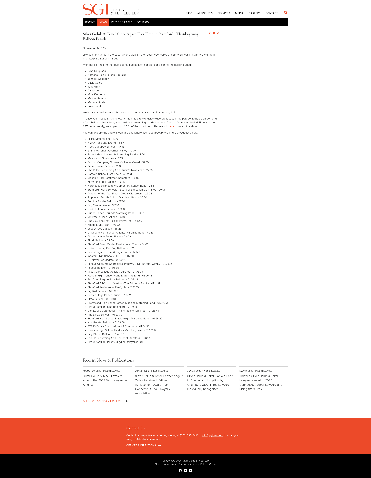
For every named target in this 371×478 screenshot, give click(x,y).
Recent (90, 22)
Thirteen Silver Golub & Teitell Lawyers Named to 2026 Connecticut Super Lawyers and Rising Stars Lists (260, 382)
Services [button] (224, 13)
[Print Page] (210, 33)
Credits (213, 464)
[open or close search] (285, 13)
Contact (271, 13)
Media (239, 13)
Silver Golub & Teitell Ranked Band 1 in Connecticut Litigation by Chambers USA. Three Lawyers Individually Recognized (211, 382)
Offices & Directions (141, 445)
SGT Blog (143, 22)
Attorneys (205, 13)
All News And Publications (102, 400)
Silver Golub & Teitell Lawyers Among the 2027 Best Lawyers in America (105, 380)
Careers (254, 13)
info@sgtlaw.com (212, 435)
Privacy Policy (199, 464)
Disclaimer (183, 464)
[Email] (214, 33)
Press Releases (121, 22)
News (103, 22)
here (171, 126)
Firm (189, 13)
